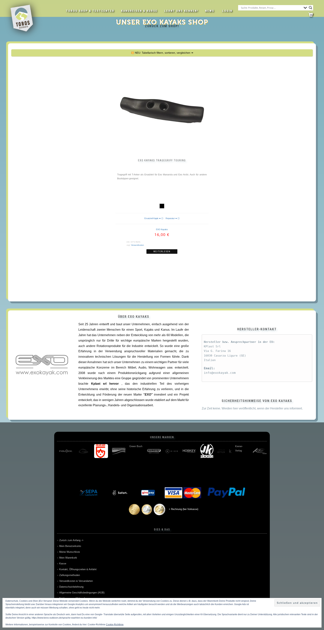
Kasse (62, 563)
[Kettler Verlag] (119, 451)
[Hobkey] (83, 451)
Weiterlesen (161, 251)
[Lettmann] (224, 451)
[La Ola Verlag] (189, 451)
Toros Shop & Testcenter (90, 11)
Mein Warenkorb (68, 557)
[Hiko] (66, 451)
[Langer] (207, 451)
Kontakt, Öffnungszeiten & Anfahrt (78, 569)
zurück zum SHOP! (162, 26)
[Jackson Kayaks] (101, 451)
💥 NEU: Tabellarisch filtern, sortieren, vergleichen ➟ (162, 52)
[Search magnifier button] (310, 7)
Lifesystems (259, 446)
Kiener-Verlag (133, 448)
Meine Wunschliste (69, 551)
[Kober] (154, 451)
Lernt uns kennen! (181, 11)
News (209, 11)
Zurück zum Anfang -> (71, 540)
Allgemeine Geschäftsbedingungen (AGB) (81, 592)
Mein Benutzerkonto (70, 546)
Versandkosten (137, 245)
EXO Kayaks (162, 229)
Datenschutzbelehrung (71, 586)
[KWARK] (171, 451)
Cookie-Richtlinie (115, 624)
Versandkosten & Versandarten (76, 581)
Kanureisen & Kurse (139, 11)
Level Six (240, 446)
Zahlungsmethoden (69, 575)
